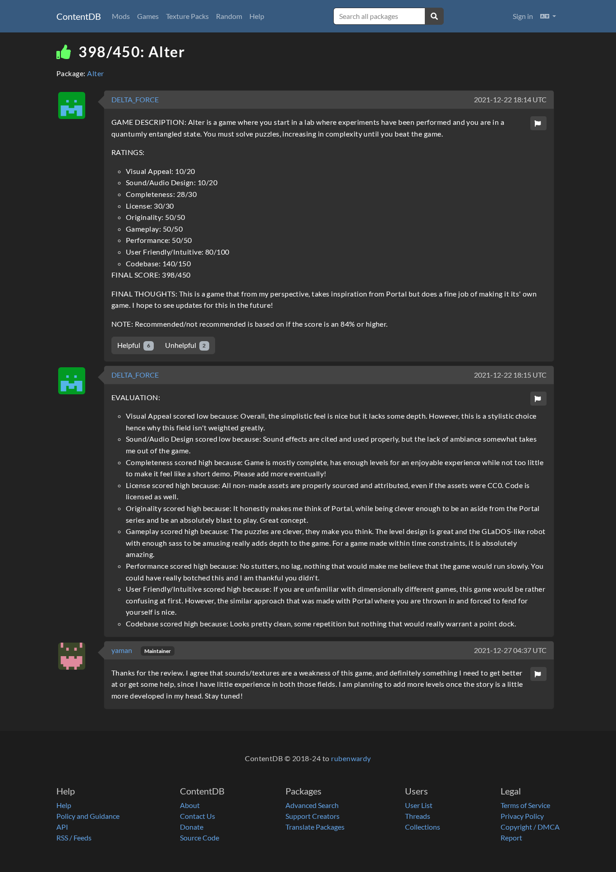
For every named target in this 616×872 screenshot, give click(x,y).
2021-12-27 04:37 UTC (510, 650)
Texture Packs (187, 16)
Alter (95, 73)
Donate (191, 826)
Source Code (199, 837)
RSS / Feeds (74, 837)
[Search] (434, 16)
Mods (121, 16)
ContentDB (78, 16)
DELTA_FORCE (135, 99)
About (190, 805)
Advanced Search (312, 805)
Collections (422, 826)
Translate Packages (315, 826)
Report (511, 837)
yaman (122, 650)
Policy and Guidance (88, 816)
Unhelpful (185, 345)
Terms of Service (525, 805)
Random (229, 16)
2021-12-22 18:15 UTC (510, 374)
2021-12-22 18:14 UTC (510, 99)
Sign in (523, 16)
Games (148, 16)
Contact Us (197, 816)
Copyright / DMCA (530, 826)
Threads (417, 816)
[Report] (538, 123)
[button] (548, 16)
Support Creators (312, 816)
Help (256, 16)
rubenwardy (351, 758)
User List (418, 805)
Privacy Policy (522, 816)
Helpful (133, 345)
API (62, 826)
